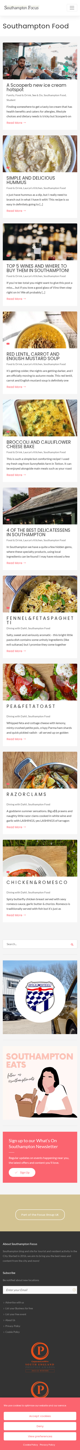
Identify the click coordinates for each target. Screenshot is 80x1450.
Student (11, 99)
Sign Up (24, 1172)
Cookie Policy (30, 1444)
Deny (40, 1426)
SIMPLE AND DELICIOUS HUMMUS (31, 180)
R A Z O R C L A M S (26, 794)
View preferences (40, 1436)
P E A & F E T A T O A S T (31, 706)
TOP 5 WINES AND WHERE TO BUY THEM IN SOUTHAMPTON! (38, 268)
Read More (15, 123)
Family (10, 95)
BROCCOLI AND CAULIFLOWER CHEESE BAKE (39, 444)
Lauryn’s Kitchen (32, 188)
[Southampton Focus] (21, 8)
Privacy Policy (47, 1444)
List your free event (15, 1314)
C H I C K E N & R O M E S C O (37, 882)
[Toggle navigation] (72, 7)
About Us (10, 1320)
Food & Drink (23, 95)
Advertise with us (14, 1302)
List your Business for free (19, 1308)
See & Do (37, 95)
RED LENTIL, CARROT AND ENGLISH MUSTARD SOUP (33, 356)
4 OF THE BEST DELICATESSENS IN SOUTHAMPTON (38, 532)
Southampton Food (55, 95)
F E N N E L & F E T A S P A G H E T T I (40, 620)
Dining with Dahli (17, 628)
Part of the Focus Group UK (40, 1215)
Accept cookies (40, 1416)
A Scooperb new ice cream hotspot (36, 87)
